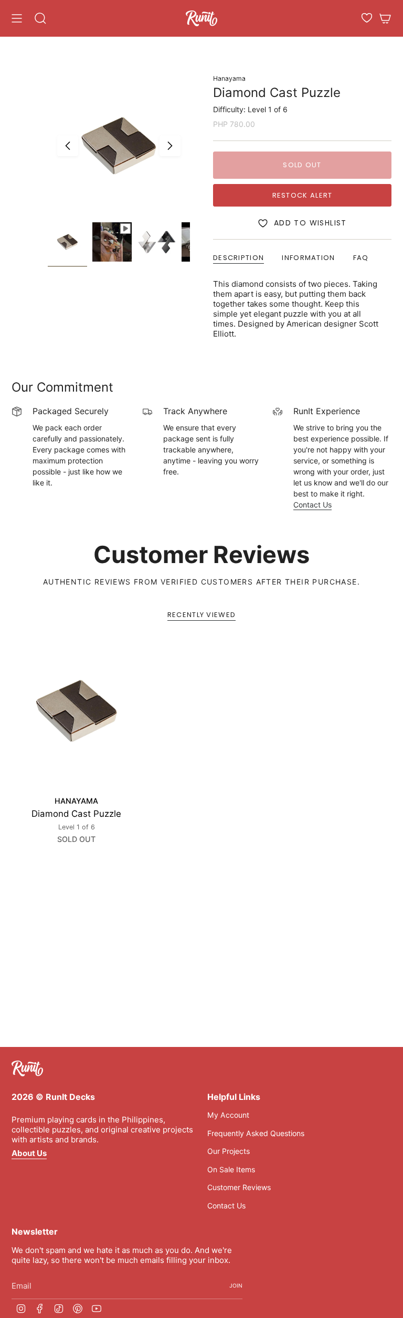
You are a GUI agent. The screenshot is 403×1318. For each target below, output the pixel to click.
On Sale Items (231, 1169)
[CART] (385, 18)
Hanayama (229, 78)
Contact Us (312, 504)
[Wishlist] (366, 18)
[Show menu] (16, 18)
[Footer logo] (27, 1068)
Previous (67, 145)
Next (170, 145)
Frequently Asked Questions (255, 1133)
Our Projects (228, 1151)
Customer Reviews (239, 1187)
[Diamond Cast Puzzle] (76, 710)
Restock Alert (302, 195)
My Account (228, 1114)
